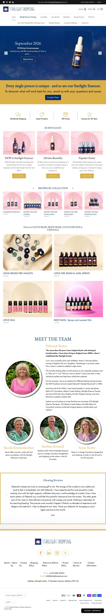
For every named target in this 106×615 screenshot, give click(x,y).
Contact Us (84, 23)
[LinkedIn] (13, 2)
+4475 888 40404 (53, 573)
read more (19, 176)
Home (14, 17)
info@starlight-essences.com (53, 576)
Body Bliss (66, 17)
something (55, 2)
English (99, 2)
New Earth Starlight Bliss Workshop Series (31, 23)
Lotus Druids (55, 17)
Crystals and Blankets (70, 23)
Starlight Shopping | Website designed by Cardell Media (17, 608)
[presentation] (6, 53)
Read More (28, 58)
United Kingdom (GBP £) (87, 2)
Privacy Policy (65, 564)
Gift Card (91, 17)
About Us (14, 564)
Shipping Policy (33, 564)
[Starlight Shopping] (18, 9)
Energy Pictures (79, 17)
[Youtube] (10, 2)
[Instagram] (7, 2)
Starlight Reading (54, 23)
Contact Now (53, 97)
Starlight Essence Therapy (28, 17)
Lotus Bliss (43, 17)
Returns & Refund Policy (85, 600)
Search (7, 562)
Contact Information (91, 564)
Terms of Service (77, 564)
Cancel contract (92, 611)
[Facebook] (4, 2)
